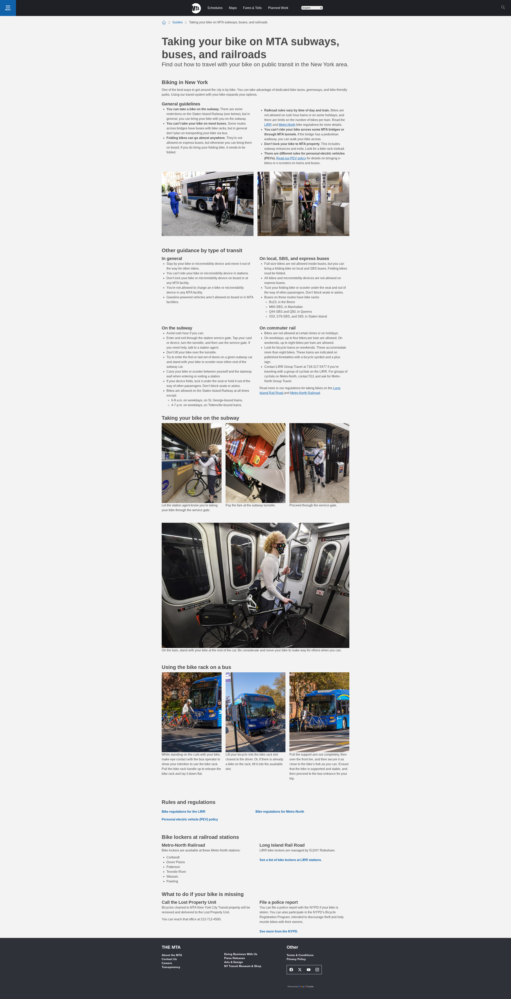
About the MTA (172, 955)
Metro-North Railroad (305, 393)
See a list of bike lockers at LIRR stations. (290, 860)
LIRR (268, 124)
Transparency (171, 967)
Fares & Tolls (252, 8)
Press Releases (234, 958)
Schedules (215, 8)
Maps (233, 8)
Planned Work (278, 8)
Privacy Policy (296, 959)
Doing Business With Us (240, 954)
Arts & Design (233, 962)
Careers (167, 963)
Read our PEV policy (291, 158)
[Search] (503, 7)
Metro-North (287, 124)
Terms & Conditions (300, 955)
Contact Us (169, 959)
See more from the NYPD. (278, 931)
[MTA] (196, 8)
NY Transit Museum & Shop (242, 966)
